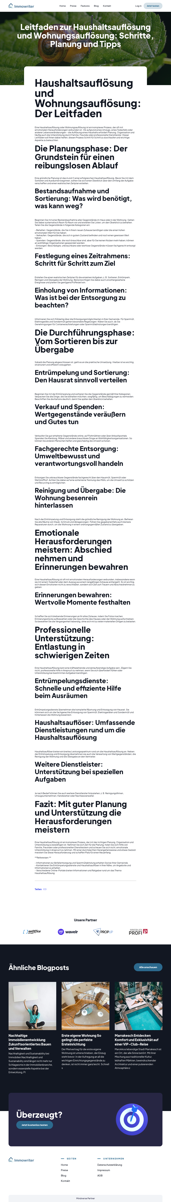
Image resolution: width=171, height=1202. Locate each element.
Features (85, 5)
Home (62, 5)
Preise (73, 5)
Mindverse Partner (85, 1198)
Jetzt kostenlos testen (35, 1124)
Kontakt (107, 5)
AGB (99, 1175)
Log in (138, 5)
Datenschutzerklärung (109, 1164)
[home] (23, 6)
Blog (96, 5)
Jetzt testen (153, 5)
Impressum (103, 1170)
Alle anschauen (148, 967)
